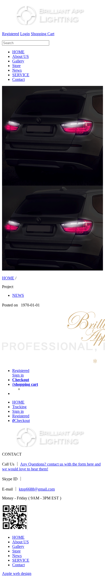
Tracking (19, 407)
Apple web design (16, 573)
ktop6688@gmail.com (37, 489)
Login (25, 34)
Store (16, 65)
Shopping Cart (42, 34)
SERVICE (20, 75)
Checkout (21, 420)
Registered (10, 34)
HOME (18, 52)
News (17, 70)
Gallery (18, 61)
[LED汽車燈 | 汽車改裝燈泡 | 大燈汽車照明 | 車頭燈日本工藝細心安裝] (46, 23)
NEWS (18, 295)
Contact (18, 79)
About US (20, 56)
